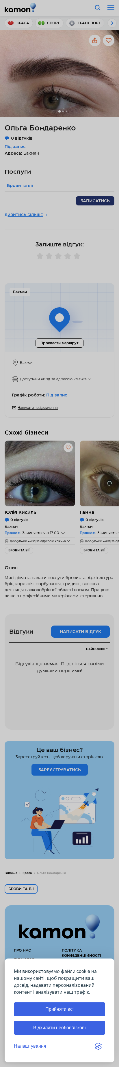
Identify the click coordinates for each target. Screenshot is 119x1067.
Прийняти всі (59, 1009)
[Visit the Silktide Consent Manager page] (98, 1046)
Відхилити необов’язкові (59, 1027)
